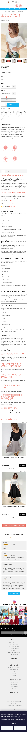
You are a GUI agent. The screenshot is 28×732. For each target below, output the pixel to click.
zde (19, 716)
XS (9, 468)
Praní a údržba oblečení (14, 686)
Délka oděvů (14, 684)
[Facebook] (14, 149)
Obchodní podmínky (14, 697)
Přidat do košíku (14, 104)
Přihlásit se (25, 632)
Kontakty (14, 675)
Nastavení (13, 723)
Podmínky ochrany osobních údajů (14, 701)
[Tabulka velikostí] (14, 160)
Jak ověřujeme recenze (14, 695)
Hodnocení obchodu (14, 534)
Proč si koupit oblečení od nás (14, 667)
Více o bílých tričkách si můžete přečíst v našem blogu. (13, 192)
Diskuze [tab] (12, 171)
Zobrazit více (14, 593)
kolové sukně (12, 206)
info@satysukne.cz (15, 642)
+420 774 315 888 (15, 644)
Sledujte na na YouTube (15, 652)
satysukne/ (15, 650)
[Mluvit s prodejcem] (5, 149)
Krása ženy (14, 673)
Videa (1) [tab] (7, 171)
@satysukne (15, 654)
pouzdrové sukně (10, 204)
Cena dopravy (14, 703)
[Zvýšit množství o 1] (6, 104)
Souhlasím (20, 728)
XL (18, 468)
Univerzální (13, 517)
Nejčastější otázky (14, 669)
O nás (14, 671)
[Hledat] (1, 5)
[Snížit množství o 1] (6, 106)
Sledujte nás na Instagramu (14, 605)
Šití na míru (14, 688)
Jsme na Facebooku (15, 648)
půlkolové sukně (12, 201)
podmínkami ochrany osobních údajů (19, 634)
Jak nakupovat (14, 699)
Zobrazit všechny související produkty (14, 525)
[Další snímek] (26, 40)
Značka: (5, 20)
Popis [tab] (3, 171)
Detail (23, 465)
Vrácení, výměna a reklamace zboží (14, 705)
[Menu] (24, 5)
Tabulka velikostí (14, 682)
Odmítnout (7, 728)
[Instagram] (5, 160)
